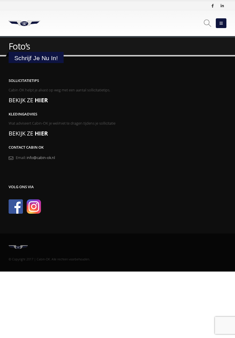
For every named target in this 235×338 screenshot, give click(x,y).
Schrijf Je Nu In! (36, 58)
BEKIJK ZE (28, 100)
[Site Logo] (24, 23)
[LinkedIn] (222, 6)
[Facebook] (213, 6)
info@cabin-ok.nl (41, 157)
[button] (207, 23)
